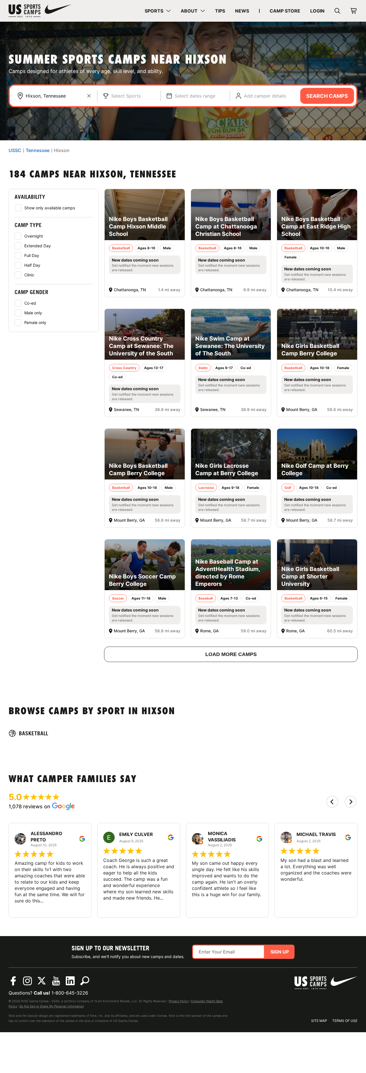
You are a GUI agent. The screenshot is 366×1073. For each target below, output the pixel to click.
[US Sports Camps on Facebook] (13, 980)
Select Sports (126, 96)
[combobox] (58, 96)
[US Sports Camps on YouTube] (56, 980)
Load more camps (231, 654)
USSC (15, 150)
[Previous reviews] (332, 802)
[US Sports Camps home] (40, 10)
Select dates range (195, 96)
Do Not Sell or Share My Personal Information (51, 1006)
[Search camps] (84, 980)
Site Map (319, 1021)
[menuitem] (158, 11)
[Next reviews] (350, 802)
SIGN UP (279, 952)
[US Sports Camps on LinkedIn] (70, 980)
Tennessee (37, 150)
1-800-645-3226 (69, 993)
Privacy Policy (179, 1001)
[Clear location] (89, 96)
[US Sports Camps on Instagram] (27, 980)
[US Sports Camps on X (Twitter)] (41, 980)
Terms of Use (344, 1021)
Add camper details (265, 96)
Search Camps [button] (327, 96)
